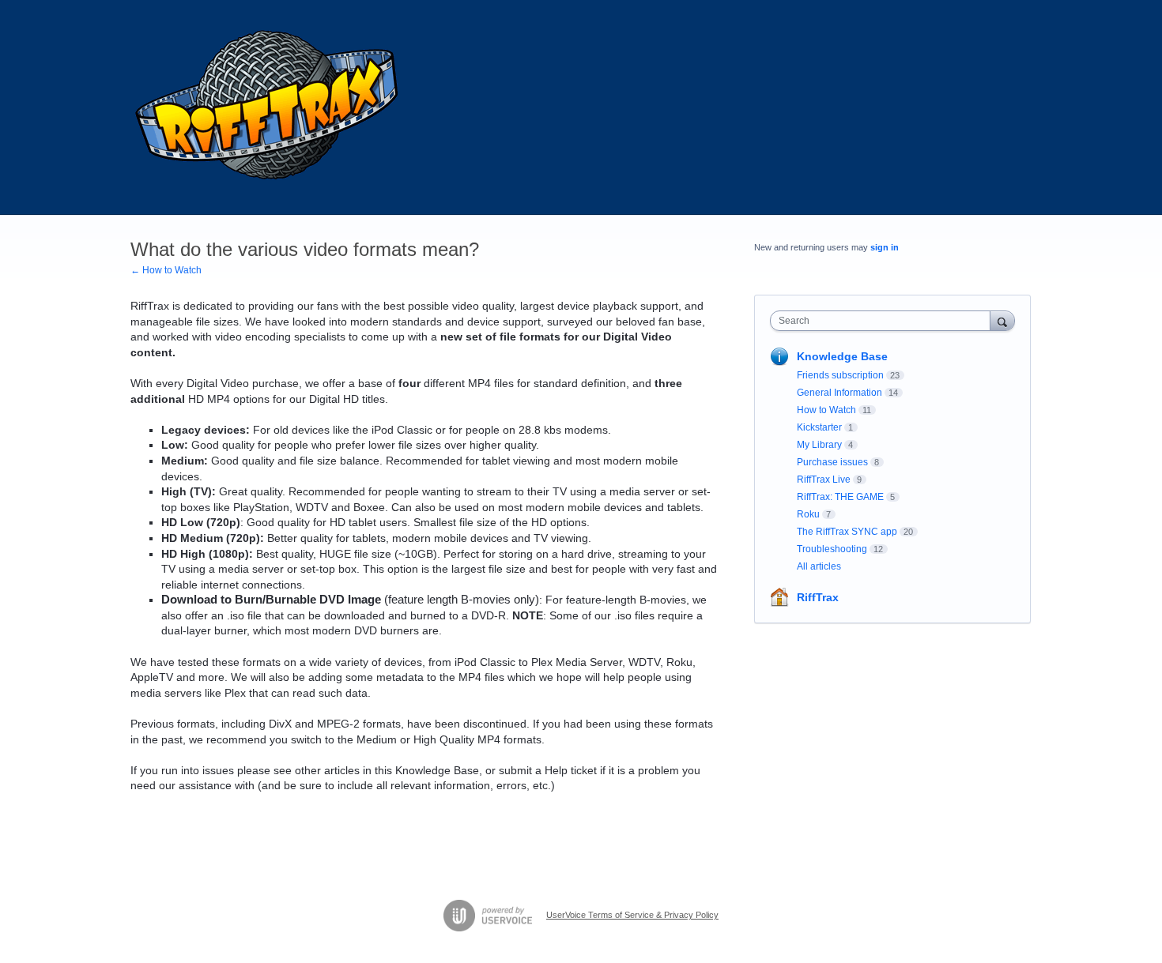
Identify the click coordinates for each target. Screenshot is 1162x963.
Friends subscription (840, 375)
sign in (884, 247)
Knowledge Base (842, 356)
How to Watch (826, 410)
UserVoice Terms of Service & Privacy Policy (632, 915)
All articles (819, 566)
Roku (808, 514)
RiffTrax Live (824, 479)
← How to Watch (166, 270)
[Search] (1002, 320)
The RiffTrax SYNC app (847, 531)
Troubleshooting (832, 549)
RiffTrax (818, 597)
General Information (839, 392)
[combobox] (884, 320)
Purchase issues (832, 462)
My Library (819, 444)
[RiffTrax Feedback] (268, 107)
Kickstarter (819, 427)
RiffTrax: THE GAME (840, 496)
